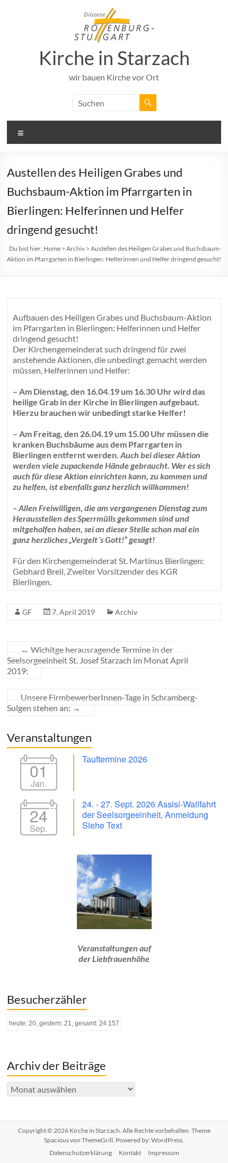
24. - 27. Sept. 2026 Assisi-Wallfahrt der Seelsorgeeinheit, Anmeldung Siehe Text (149, 814)
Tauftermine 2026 (114, 759)
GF (27, 611)
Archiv (126, 611)
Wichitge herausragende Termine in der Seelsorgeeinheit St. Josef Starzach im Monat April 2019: (97, 660)
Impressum (163, 1153)
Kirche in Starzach (114, 57)
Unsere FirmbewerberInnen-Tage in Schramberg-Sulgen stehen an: (102, 702)
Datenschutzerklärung (80, 1153)
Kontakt (130, 1153)
